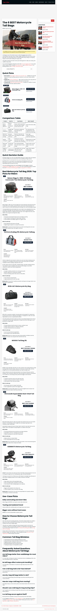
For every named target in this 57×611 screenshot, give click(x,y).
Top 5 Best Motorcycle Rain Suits (48, 32)
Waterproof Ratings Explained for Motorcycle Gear (47, 42)
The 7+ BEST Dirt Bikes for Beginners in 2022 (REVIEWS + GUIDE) (11, 605)
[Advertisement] (28, 11)
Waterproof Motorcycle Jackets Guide (47, 47)
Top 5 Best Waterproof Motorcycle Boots (47, 37)
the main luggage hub (18, 598)
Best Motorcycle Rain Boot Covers (47, 27)
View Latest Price (30, 89)
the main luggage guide (26, 63)
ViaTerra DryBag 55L (14, 79)
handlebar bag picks (28, 65)
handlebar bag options (14, 601)
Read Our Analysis (29, 91)
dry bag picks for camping (25, 167)
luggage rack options (15, 166)
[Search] (52, 20)
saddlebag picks (5, 166)
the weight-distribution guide (17, 66)
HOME (30, 2)
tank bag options (19, 65)
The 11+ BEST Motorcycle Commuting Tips (49, 605)
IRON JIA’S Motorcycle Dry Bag (16, 82)
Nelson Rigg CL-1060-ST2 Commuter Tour (18, 75)
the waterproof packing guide (12, 167)
